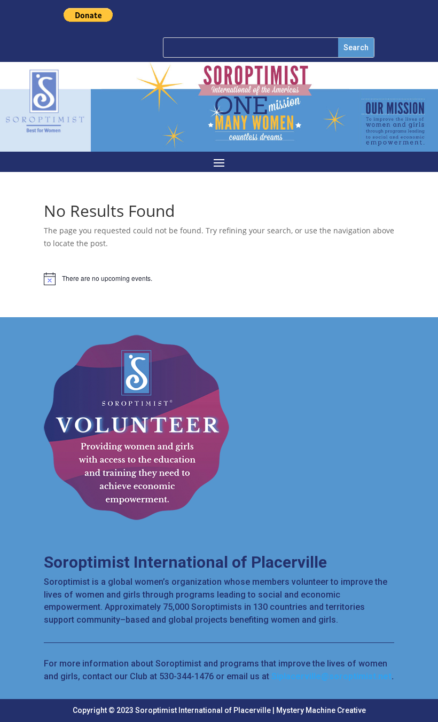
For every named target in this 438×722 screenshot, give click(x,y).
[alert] (219, 278)
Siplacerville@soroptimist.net (331, 676)
